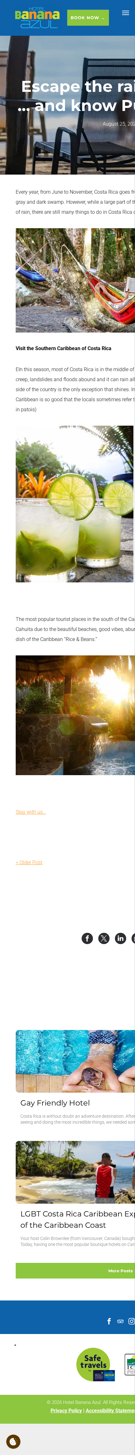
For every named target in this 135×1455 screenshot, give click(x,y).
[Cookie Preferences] (13, 1442)
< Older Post (29, 862)
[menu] (125, 13)
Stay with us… (31, 812)
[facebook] (109, 1322)
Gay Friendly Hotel (55, 1102)
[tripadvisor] (121, 1322)
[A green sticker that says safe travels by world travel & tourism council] (95, 1364)
